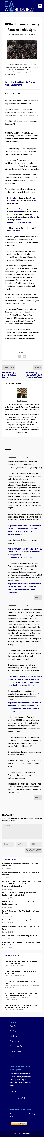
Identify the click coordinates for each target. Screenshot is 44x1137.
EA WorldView (25, 1134)
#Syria (32, 217)
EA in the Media (26, 985)
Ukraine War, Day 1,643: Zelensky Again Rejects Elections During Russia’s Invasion (21, 1006)
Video (8, 987)
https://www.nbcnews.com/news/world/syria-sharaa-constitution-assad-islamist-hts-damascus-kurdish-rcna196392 (24, 588)
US (20, 975)
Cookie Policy (14, 1056)
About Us (13, 1026)
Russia (19, 965)
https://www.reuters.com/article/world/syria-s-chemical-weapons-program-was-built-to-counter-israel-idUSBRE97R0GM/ (24, 530)
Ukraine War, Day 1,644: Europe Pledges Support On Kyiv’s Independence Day (22, 962)
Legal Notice (14, 1036)
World (23, 965)
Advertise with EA (16, 1046)
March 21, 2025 (13, 230)
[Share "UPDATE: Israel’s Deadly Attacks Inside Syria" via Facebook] (19, 356)
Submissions (14, 1041)
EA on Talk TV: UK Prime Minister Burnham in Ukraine (20, 982)
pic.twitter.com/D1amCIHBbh (19, 222)
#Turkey (18, 209)
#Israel (16, 198)
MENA (17, 975)
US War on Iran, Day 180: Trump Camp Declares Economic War (20, 972)
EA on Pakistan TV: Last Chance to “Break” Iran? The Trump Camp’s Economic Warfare (21, 994)
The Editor (13, 1031)
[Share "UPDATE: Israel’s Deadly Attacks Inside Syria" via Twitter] (24, 356)
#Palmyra (11, 200)
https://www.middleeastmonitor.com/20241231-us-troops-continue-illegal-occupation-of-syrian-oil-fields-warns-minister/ (24, 707)
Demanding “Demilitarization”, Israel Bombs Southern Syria (20, 83)
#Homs (34, 200)
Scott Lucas (19, 35)
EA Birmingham (17, 985)
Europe (14, 965)
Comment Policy (15, 1051)
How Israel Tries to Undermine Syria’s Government (20, 920)
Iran (14, 975)
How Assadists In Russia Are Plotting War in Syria (20, 936)
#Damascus (16, 211)
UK (5, 987)
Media (37, 985)
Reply (38, 597)
